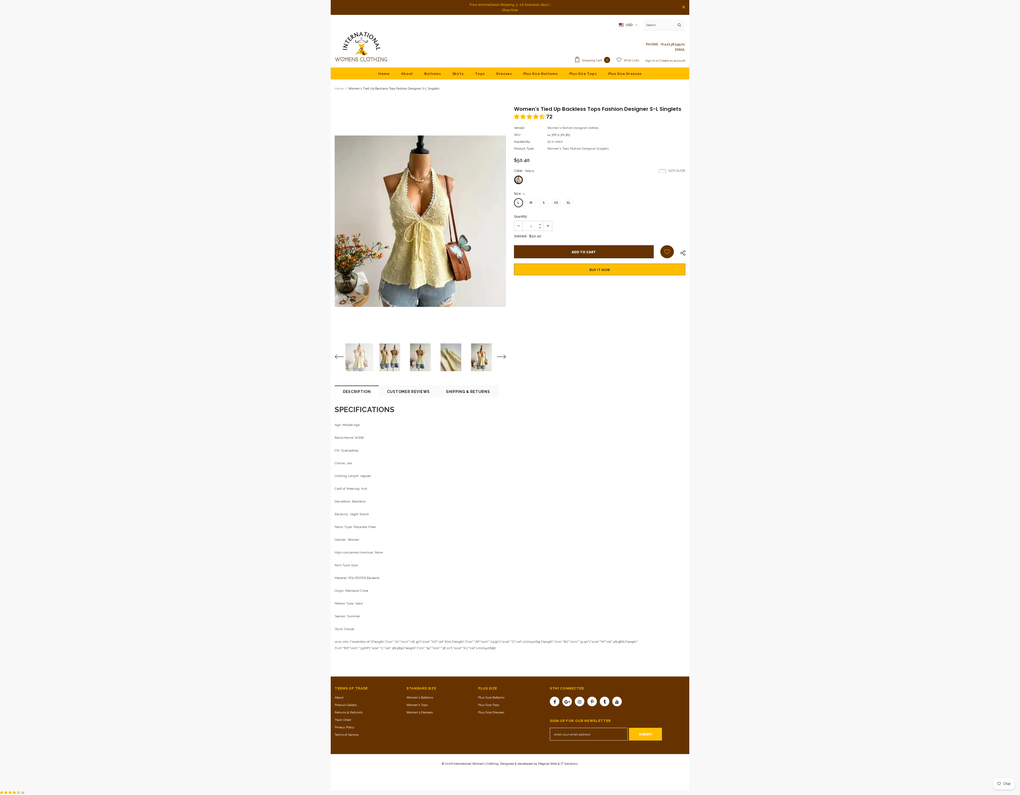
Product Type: (524, 148)
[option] (420, 221)
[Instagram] (579, 701)
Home (339, 88)
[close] (683, 7)
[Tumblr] (604, 701)
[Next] (498, 357)
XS (556, 203)
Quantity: (521, 216)
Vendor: (519, 128)
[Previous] (343, 357)
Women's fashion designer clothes (572, 128)
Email (680, 50)
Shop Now (510, 10)
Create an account (672, 60)
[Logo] (361, 47)
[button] (530, 116)
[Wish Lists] (667, 251)
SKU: (517, 135)
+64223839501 (672, 44)
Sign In (650, 60)
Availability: (522, 141)
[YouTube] (617, 701)
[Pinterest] (592, 701)
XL (569, 203)
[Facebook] (554, 701)
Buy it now (599, 270)
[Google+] (567, 701)
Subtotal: (521, 236)
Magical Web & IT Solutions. (558, 764)
